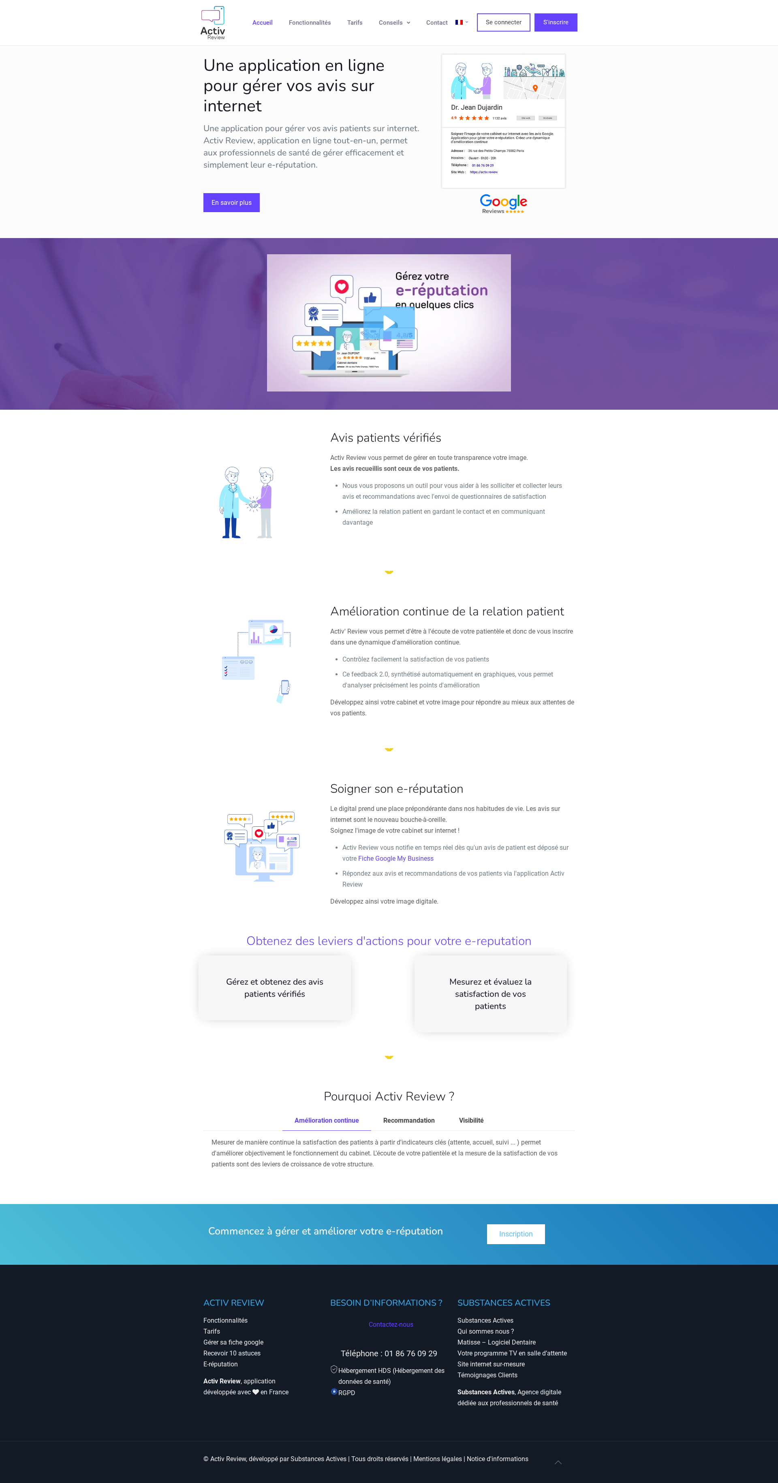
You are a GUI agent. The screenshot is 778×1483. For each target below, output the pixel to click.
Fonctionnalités (225, 1320)
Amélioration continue (327, 1120)
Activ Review (228, 1459)
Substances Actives (485, 1320)
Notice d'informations (497, 1459)
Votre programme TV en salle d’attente (512, 1353)
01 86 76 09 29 (411, 1353)
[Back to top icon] (558, 1462)
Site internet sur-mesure (491, 1364)
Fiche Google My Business (396, 858)
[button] (389, 322)
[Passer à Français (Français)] (462, 22)
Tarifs (211, 1331)
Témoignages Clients (487, 1375)
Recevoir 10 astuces (232, 1353)
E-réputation (220, 1364)
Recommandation (409, 1120)
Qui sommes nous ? (485, 1331)
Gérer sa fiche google (233, 1342)
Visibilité (471, 1120)
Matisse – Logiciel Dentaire (496, 1342)
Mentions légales (437, 1459)
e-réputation (291, 164)
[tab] (326, 1121)
